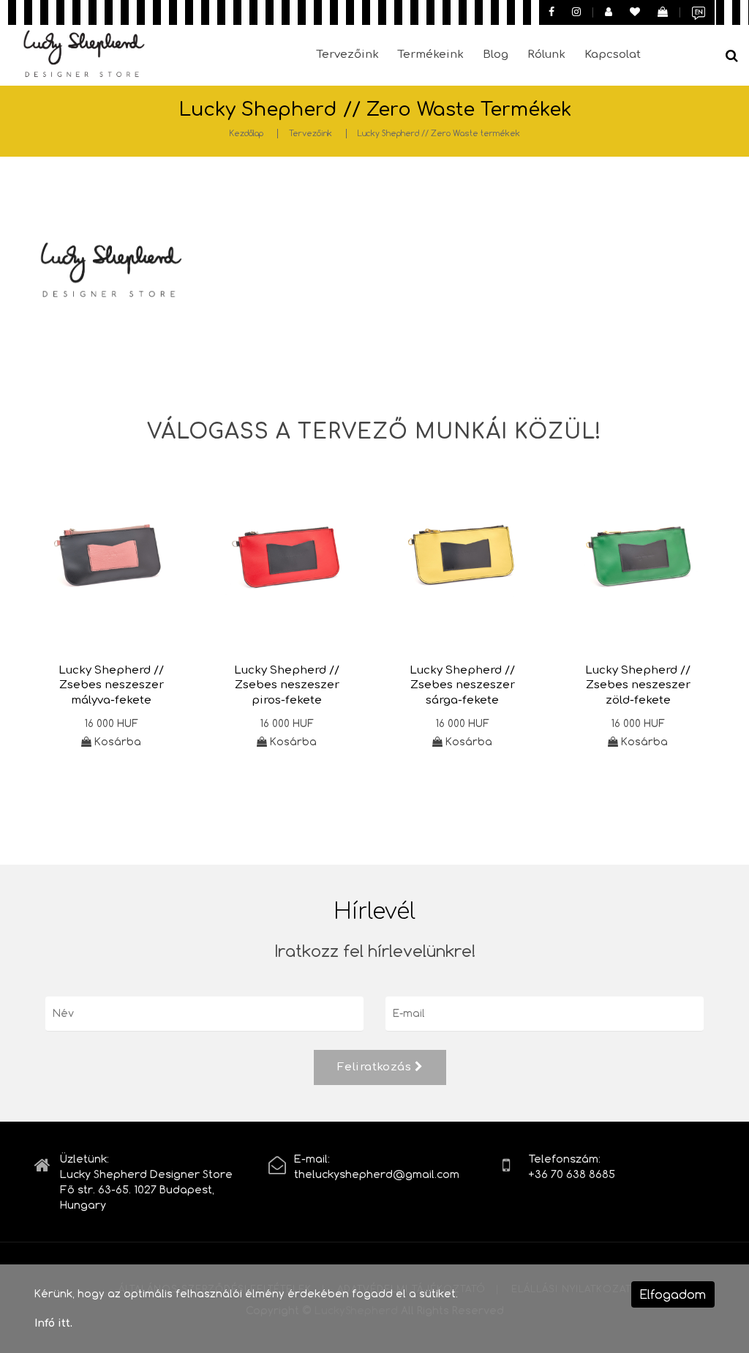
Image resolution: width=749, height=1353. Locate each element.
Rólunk (546, 54)
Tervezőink (348, 54)
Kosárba (116, 741)
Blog (495, 54)
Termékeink (431, 54)
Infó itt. (53, 1323)
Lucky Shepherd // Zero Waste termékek (439, 132)
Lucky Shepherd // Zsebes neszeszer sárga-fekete (462, 685)
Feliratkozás (376, 1067)
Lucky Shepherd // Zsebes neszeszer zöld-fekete (637, 685)
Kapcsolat (612, 54)
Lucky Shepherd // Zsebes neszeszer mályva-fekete (111, 685)
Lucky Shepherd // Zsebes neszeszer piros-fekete (286, 685)
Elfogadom (673, 1294)
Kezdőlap (246, 132)
